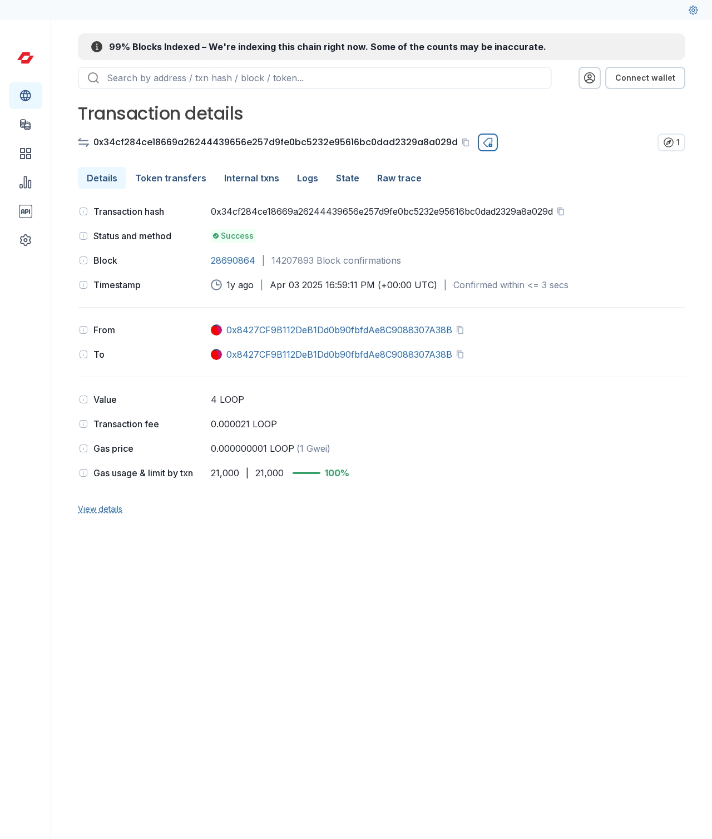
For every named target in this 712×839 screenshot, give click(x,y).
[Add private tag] (488, 142)
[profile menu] (589, 78)
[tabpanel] (381, 359)
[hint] (83, 211)
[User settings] (693, 10)
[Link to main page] (25, 58)
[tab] (102, 178)
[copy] (467, 142)
